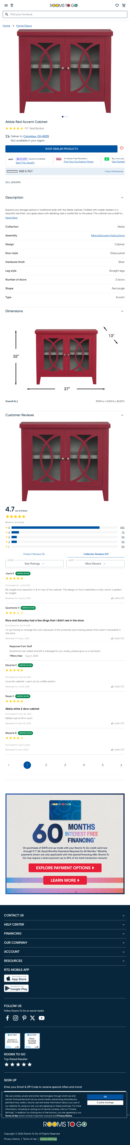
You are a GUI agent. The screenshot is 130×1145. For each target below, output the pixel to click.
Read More (11, 218)
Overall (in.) (11, 401)
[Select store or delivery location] (11, 5)
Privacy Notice (12, 1139)
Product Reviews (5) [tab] (34, 554)
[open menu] (6, 5)
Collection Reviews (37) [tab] (96, 554)
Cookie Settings (48, 1139)
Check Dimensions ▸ (114, 171)
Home (6, 25)
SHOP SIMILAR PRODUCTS (61, 149)
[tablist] (65, 554)
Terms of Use (30, 1139)
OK (105, 1097)
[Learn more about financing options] (65, 884)
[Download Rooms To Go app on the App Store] (16, 978)
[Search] (6, 14)
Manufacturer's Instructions (108, 235)
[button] (65, 527)
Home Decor (24, 25)
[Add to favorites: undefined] (122, 148)
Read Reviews (37, 128)
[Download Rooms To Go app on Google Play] (16, 988)
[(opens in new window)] (7, 1018)
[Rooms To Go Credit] (65, 834)
